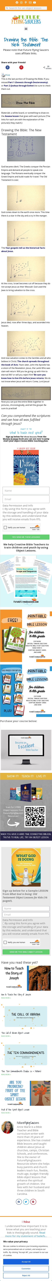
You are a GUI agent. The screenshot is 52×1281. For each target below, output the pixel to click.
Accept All (26, 1262)
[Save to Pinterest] (21, 67)
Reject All (26, 1275)
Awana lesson (12, 116)
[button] (26, 29)
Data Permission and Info (18, 505)
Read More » (6, 998)
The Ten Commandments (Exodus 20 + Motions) (21, 1071)
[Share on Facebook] (7, 67)
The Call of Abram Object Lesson (15, 1033)
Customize (26, 1268)
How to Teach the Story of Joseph (16, 994)
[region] (26, 1259)
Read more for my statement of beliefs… (26, 1234)
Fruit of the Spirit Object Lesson (15, 1109)
